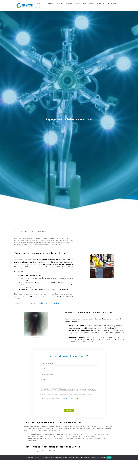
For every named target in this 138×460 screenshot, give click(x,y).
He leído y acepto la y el (60, 399)
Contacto (91, 3)
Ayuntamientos (49, 3)
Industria (59, 3)
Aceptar (109, 457)
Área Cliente (100, 3)
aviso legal (74, 399)
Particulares (68, 3)
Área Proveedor (112, 3)
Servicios (37, 3)
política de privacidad (61, 399)
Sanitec (16, 231)
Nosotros (77, 3)
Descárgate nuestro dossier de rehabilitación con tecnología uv (38, 303)
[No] (136, 457)
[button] (33, 337)
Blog (84, 3)
